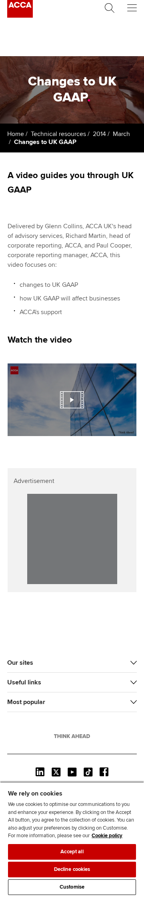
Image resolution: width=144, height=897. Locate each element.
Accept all (71, 851)
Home (15, 134)
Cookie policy (107, 835)
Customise (72, 887)
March (121, 134)
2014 (99, 134)
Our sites (20, 663)
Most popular (26, 702)
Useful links (24, 682)
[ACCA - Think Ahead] (20, 16)
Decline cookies (72, 869)
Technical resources (58, 134)
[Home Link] (72, 736)
